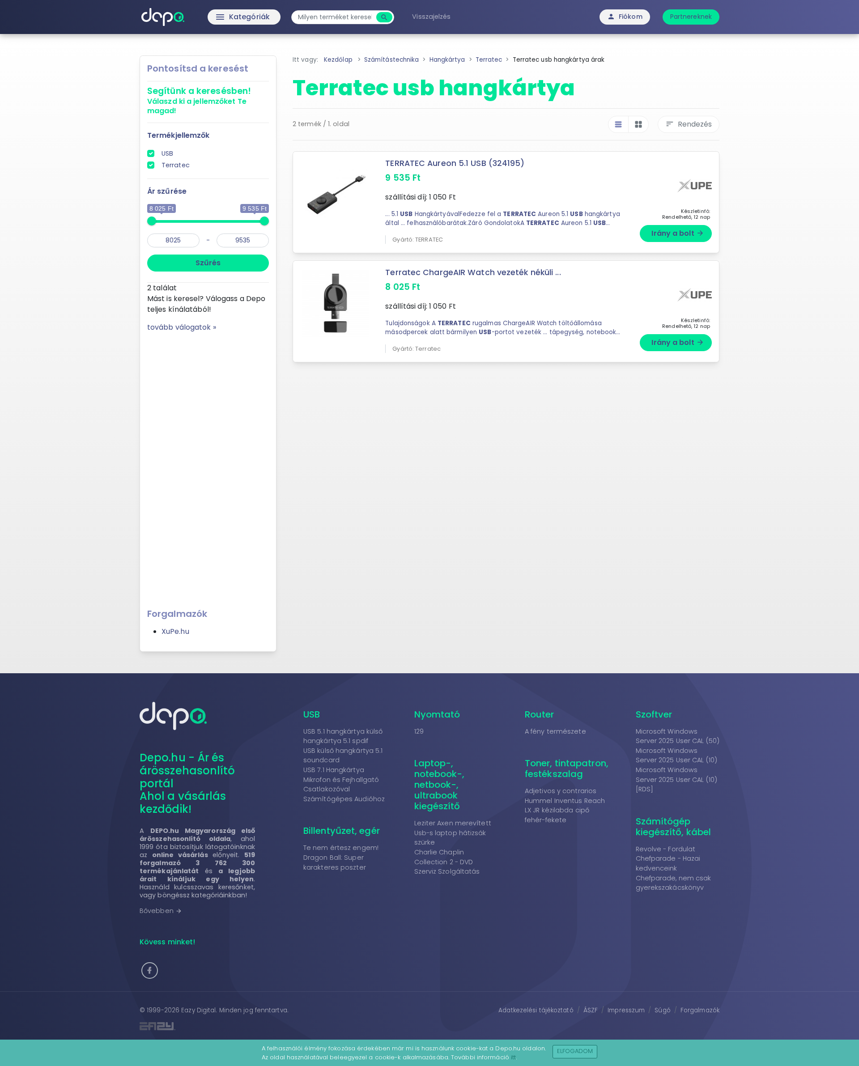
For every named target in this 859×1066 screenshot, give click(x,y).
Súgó (662, 1010)
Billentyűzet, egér (341, 830)
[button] (149, 970)
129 (419, 731)
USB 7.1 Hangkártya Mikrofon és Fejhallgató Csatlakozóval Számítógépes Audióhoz (344, 784)
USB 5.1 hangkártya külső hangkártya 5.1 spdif (343, 736)
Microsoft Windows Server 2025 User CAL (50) (678, 736)
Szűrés (208, 263)
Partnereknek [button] (691, 16)
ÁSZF (590, 1010)
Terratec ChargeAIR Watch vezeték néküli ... (473, 272)
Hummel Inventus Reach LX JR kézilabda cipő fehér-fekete (565, 810)
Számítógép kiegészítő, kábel (673, 826)
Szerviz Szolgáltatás (447, 871)
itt (513, 1057)
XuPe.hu (175, 631)
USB (167, 153)
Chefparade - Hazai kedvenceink (668, 863)
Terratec (176, 165)
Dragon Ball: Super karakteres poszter (334, 862)
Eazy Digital (198, 1010)
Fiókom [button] (624, 16)
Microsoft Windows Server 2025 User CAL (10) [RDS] (677, 779)
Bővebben (161, 910)
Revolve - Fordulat (666, 849)
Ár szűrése (167, 191)
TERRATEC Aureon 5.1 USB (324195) (454, 163)
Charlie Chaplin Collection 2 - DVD (443, 857)
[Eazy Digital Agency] (282, 1026)
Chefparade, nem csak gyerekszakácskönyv (673, 883)
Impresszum (626, 1010)
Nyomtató (437, 714)
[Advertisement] (208, 467)
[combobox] (335, 17)
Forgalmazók (699, 1010)
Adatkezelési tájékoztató (535, 1010)
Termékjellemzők (178, 135)
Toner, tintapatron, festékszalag (566, 768)
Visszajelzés (431, 16)
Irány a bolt (677, 233)
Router (539, 714)
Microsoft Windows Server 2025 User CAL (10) (677, 755)
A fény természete (555, 731)
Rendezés (688, 124)
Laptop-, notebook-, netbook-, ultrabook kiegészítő (439, 784)
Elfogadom (575, 1051)
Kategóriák (224, 17)
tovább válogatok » (181, 327)
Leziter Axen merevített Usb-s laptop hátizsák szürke (452, 833)
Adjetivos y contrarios (560, 790)
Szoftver (654, 714)
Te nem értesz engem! (340, 847)
